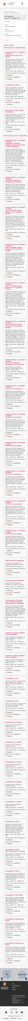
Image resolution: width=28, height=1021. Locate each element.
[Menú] (22, 3)
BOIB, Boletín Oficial (10, 11)
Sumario (8, 21)
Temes (13, 987)
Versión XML (9, 79)
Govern (14, 989)
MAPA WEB (5, 1018)
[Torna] (8, 4)
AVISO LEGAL (13, 1018)
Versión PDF (9, 75)
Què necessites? (16, 985)
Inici (13, 983)
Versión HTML (17, 77)
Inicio (5, 11)
